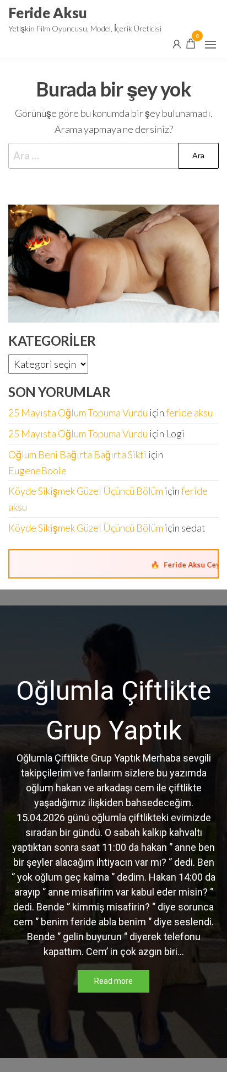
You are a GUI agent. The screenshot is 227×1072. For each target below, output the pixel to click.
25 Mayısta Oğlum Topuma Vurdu (78, 412)
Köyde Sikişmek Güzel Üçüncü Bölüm (85, 491)
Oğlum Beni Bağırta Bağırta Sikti (77, 454)
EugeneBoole (37, 470)
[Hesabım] (177, 43)
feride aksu (189, 412)
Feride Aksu (47, 13)
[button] (210, 44)
